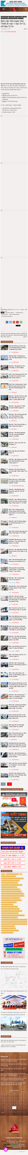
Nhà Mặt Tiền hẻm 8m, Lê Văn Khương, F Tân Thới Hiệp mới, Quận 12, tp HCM (17, 541)
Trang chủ (3, 13)
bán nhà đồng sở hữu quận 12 (8, 928)
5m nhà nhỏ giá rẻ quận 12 (12, 874)
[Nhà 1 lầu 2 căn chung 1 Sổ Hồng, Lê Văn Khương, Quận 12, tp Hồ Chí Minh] (4, 674)
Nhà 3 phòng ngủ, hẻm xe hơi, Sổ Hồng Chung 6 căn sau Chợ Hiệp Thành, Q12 (17, 716)
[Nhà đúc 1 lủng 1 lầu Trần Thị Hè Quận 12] (4, 444)
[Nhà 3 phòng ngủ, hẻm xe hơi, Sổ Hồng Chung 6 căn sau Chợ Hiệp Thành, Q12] (4, 716)
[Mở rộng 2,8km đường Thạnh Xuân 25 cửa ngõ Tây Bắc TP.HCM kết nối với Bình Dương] (14, 979)
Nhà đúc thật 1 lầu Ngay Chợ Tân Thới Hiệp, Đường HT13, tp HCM (18, 357)
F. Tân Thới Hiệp (18, 16)
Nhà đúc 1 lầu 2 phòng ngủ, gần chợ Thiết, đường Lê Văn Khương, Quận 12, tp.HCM (18, 416)
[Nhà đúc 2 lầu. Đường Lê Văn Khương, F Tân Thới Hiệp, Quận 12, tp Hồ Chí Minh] (4, 775)
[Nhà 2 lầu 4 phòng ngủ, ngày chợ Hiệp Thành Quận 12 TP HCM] (4, 533)
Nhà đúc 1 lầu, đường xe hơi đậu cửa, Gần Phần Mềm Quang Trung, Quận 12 (18, 461)
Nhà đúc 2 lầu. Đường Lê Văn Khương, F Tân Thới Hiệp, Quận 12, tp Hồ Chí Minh (17, 774)
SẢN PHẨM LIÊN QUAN (7, 342)
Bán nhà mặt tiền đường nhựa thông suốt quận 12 (13, 915)
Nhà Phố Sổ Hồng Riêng (14, 314)
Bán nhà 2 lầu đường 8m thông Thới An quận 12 (12, 893)
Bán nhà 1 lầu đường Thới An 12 (9, 887)
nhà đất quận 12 (17, 309)
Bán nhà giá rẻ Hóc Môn (7, 904)
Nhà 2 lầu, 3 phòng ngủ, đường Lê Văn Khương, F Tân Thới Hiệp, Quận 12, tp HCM (17, 706)
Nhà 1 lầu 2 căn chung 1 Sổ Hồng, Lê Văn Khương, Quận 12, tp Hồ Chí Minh (18, 674)
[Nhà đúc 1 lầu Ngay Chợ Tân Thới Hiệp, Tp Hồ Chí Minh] (4, 367)
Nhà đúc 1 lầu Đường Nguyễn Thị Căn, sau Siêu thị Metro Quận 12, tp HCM (17, 434)
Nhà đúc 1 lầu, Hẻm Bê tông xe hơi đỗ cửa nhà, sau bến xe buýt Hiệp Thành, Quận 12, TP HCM (18, 501)
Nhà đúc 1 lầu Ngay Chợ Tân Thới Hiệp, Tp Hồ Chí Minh (13, 1069)
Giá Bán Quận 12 (4, 18)
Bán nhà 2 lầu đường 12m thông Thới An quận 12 (13, 895)
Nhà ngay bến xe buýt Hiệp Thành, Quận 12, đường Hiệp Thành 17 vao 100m (17, 569)
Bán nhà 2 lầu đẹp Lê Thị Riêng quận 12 (10, 897)
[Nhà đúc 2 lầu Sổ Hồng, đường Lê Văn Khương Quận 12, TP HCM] (4, 523)
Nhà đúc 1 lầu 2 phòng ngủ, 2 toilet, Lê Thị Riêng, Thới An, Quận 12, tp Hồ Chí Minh (17, 696)
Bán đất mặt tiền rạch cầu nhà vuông (10, 930)
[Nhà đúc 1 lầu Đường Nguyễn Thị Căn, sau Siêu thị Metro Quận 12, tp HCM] (4, 434)
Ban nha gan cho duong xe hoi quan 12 (10, 880)
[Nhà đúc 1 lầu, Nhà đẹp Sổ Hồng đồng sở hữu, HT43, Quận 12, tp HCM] (4, 551)
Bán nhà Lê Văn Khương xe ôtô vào (10, 913)
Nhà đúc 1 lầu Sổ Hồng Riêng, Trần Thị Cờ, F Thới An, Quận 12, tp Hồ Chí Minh (18, 754)
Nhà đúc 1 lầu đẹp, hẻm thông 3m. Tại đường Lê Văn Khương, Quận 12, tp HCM (17, 638)
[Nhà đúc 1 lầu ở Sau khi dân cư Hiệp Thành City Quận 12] (4, 426)
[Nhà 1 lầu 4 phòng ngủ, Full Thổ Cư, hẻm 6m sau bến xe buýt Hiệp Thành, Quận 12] (4, 376)
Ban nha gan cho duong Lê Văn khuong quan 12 (12, 878)
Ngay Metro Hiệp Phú (9, 312)
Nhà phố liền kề (4, 314)
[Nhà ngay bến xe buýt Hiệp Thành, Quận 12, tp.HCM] (4, 726)
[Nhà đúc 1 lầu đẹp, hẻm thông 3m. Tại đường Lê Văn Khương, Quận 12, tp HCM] (4, 638)
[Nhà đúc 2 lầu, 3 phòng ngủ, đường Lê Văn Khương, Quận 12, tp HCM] (4, 664)
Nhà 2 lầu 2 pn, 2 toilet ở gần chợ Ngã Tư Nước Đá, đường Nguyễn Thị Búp (17, 481)
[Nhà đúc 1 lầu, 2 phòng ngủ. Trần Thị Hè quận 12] (4, 579)
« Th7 (2, 1113)
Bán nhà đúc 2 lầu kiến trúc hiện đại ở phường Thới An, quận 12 (20, 335)
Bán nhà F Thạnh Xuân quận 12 (9, 902)
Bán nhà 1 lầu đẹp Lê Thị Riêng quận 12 (10, 889)
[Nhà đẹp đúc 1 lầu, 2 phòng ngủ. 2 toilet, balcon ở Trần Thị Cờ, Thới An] (4, 588)
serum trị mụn (9, 1046)
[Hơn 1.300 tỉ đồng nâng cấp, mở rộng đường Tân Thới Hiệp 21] (14, 1002)
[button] (26, 9)
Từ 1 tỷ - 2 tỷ (21, 18)
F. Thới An (24, 16)
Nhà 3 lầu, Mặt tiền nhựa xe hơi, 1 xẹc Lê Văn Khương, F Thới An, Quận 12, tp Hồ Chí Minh (18, 618)
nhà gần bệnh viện (19, 312)
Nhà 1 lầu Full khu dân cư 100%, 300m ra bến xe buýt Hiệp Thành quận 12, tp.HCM (18, 734)
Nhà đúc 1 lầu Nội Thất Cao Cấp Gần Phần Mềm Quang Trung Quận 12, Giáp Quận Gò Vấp (18, 397)
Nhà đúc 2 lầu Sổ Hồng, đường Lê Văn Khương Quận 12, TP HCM (17, 522)
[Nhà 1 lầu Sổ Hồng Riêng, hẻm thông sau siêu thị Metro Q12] (4, 561)
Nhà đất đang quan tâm (13, 18)
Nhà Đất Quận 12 (4, 16)
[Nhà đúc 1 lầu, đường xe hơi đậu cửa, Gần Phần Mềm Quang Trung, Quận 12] (4, 461)
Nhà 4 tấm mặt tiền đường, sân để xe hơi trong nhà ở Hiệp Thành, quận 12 (7, 335)
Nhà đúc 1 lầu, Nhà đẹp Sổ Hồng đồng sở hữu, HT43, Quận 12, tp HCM (18, 551)
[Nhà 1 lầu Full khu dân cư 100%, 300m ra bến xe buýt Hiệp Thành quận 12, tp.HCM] (4, 734)
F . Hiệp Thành (11, 16)
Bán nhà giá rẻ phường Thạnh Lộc (9, 906)
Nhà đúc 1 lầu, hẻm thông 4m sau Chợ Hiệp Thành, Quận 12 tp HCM (18, 471)
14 (18, 1102)
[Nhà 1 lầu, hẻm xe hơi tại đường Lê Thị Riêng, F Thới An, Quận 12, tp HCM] (4, 765)
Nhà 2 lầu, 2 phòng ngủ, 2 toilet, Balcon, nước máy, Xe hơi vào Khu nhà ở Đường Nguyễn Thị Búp (14, 1078)
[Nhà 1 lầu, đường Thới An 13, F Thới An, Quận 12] (4, 656)
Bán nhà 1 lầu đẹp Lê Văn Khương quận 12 (11, 891)
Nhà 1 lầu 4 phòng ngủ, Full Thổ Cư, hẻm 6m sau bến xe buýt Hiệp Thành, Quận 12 (18, 375)
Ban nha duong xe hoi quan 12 (8, 876)
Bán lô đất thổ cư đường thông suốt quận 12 (12, 884)
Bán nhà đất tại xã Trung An (8, 926)
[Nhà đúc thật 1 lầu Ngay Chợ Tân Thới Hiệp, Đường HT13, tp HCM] (4, 357)
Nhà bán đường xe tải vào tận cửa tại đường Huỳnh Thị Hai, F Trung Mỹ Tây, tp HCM (17, 347)
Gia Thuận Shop (10, 1041)
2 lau (3, 874)
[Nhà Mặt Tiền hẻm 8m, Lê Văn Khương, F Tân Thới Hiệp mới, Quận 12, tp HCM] (4, 541)
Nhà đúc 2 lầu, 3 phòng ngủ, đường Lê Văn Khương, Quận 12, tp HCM (18, 664)
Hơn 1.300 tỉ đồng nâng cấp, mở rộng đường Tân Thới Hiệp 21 (14, 992)
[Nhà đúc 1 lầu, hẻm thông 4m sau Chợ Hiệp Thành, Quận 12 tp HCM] (4, 471)
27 (14, 1107)
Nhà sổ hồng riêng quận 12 (6, 316)
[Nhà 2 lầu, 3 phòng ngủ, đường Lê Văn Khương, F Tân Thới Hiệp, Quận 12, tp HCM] (4, 706)
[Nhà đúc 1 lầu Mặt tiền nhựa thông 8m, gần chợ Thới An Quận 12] (4, 491)
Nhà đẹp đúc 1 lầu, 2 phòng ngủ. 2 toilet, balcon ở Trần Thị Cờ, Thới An (18, 587)
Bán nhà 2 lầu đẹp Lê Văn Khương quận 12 (11, 900)
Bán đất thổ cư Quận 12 (7, 932)
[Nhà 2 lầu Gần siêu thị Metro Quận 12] (4, 452)
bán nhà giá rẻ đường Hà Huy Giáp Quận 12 (11, 910)
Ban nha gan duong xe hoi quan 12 (9, 882)
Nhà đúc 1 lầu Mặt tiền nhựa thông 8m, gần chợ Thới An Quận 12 (16, 491)
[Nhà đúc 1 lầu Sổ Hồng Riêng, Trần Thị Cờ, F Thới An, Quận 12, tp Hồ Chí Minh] (4, 755)
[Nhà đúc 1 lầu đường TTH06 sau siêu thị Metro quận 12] (4, 407)
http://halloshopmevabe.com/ (13, 1040)
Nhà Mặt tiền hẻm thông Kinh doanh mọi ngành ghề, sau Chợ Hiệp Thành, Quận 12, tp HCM (17, 744)
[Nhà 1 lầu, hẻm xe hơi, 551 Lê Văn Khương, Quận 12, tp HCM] (4, 609)
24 (2, 1107)
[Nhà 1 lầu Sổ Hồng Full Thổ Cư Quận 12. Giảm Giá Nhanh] (4, 648)
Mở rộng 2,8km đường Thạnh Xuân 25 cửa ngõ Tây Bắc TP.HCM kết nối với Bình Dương (13, 968)
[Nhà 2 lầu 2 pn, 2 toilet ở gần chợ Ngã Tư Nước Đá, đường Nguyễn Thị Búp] (4, 481)
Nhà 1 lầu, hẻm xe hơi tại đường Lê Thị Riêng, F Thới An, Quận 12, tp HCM (18, 764)
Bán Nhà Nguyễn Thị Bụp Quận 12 (9, 917)
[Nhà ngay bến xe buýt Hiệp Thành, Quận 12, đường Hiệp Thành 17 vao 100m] (4, 569)
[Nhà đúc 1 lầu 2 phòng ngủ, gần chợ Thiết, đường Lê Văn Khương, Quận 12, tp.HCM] (4, 416)
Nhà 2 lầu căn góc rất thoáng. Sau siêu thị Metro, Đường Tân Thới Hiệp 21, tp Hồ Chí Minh (17, 628)
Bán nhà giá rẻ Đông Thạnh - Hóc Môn (10, 908)
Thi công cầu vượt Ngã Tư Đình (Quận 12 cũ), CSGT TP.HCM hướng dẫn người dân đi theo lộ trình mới (13, 1013)
